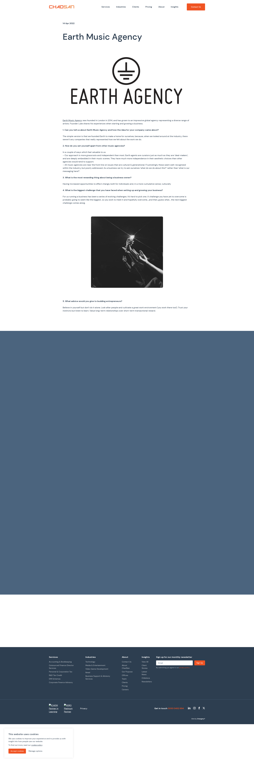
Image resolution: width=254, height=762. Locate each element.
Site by (198, 719)
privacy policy (184, 668)
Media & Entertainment (95, 665)
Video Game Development (96, 669)
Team (124, 679)
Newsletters (147, 681)
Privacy (83, 708)
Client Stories (58, 578)
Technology (90, 662)
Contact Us (126, 662)
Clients (125, 682)
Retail (87, 672)
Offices (125, 675)
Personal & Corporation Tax (60, 671)
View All (145, 662)
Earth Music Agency (72, 120)
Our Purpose (127, 671)
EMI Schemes (54, 679)
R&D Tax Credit (55, 675)
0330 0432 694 (176, 708)
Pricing (125, 686)
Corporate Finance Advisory (61, 682)
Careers (125, 689)
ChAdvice (146, 678)
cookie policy (36, 745)
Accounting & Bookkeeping (60, 662)
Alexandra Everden (122, 566)
